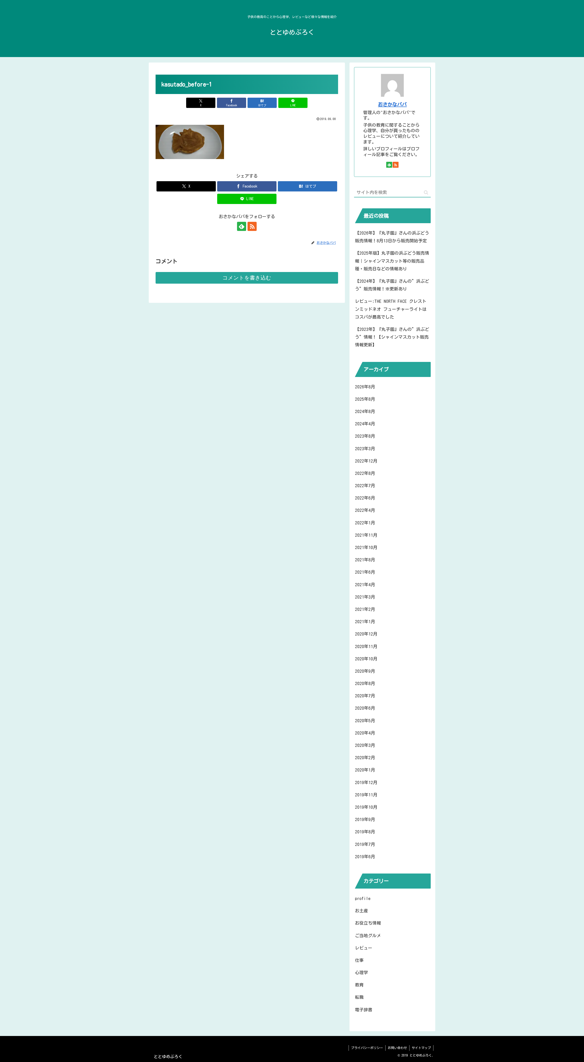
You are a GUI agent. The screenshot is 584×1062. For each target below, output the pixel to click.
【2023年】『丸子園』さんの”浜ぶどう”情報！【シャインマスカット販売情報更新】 (392, 337)
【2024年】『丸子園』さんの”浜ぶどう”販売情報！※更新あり (392, 285)
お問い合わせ (397, 1047)
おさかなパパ (392, 104)
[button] (426, 192)
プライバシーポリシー (367, 1047)
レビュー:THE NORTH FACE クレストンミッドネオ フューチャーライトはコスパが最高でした (391, 309)
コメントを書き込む (246, 278)
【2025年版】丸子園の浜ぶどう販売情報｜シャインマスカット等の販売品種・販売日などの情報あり (392, 261)
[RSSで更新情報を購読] (252, 226)
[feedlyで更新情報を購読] (241, 226)
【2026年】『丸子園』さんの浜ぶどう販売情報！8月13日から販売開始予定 (392, 237)
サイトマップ (421, 1047)
